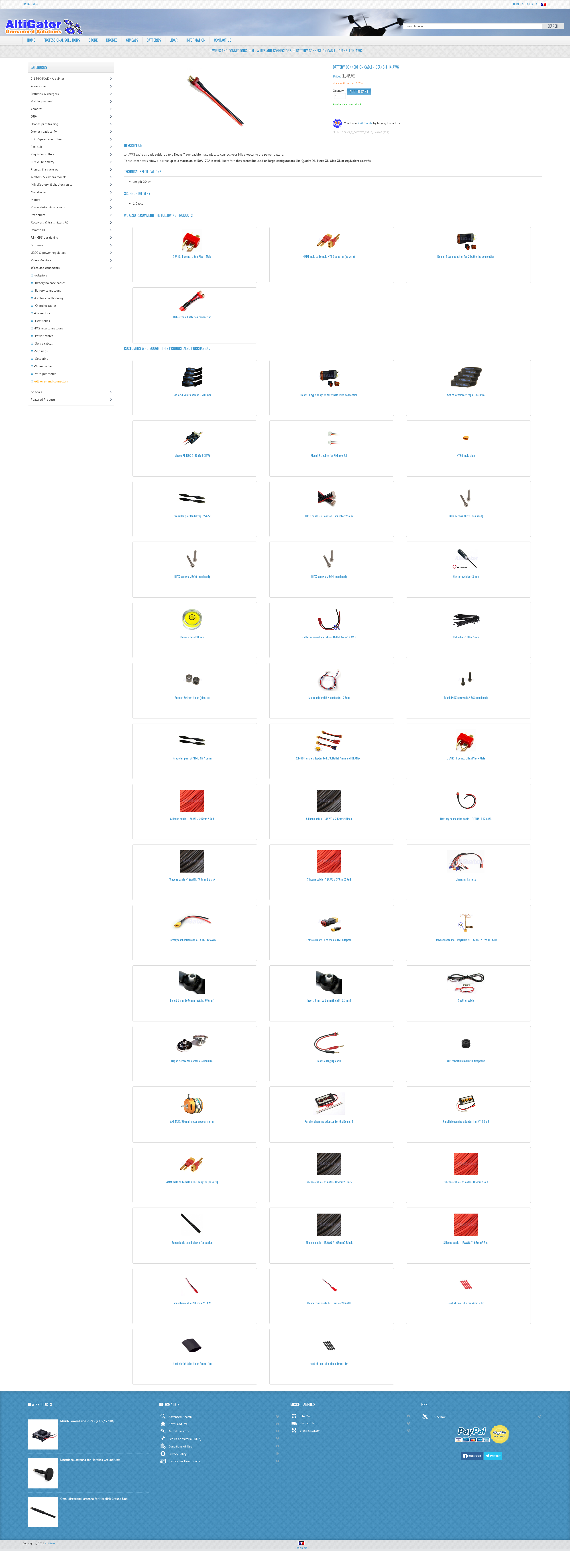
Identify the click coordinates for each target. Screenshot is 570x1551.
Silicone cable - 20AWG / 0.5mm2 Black (329, 1181)
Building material (42, 101)
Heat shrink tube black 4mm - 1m (328, 1363)
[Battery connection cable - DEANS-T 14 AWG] (227, 100)
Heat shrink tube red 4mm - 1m (466, 1303)
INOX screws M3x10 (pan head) (192, 576)
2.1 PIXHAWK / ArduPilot (47, 79)
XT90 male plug (466, 455)
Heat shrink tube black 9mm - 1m (192, 1363)
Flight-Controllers (42, 154)
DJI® (34, 116)
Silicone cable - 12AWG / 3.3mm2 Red (329, 879)
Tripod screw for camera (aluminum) (192, 1060)
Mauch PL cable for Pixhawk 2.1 (329, 455)
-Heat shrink (41, 321)
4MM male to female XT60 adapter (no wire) (329, 256)
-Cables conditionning (48, 298)
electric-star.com (310, 1431)
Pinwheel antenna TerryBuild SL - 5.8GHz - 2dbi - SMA (466, 939)
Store (93, 40)
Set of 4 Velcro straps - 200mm (192, 394)
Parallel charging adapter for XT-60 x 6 (466, 1121)
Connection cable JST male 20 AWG (192, 1303)
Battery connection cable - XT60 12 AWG (192, 939)
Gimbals (132, 40)
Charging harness (466, 879)
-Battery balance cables (49, 283)
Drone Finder (30, 4)
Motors (35, 200)
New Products (178, 1424)
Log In (529, 4)
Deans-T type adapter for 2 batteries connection (465, 256)
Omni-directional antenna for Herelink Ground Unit (93, 1499)
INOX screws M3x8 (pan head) (466, 516)
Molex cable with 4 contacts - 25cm (329, 697)
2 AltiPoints (365, 123)
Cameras (37, 109)
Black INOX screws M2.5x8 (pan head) (466, 697)
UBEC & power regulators (48, 253)
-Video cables (43, 366)
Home (516, 4)
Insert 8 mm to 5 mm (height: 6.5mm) (192, 1000)
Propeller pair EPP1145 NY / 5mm (192, 758)
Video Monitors (41, 260)
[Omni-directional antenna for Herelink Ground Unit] (43, 1526)
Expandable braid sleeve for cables (192, 1242)
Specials (36, 392)
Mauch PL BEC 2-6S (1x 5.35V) (192, 455)
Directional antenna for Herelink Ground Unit (90, 1460)
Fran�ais (301, 1547)
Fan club (36, 147)
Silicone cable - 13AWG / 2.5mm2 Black (329, 818)
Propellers (38, 215)
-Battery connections (47, 290)
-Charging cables (45, 306)
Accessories (39, 86)
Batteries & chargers (45, 94)
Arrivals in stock (179, 1431)
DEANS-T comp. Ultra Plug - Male (192, 256)
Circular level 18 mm (192, 637)
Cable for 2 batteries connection (192, 317)
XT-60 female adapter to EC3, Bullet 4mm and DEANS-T (329, 758)
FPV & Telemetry (42, 162)
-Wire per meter (44, 374)
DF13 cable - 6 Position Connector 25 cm (329, 516)
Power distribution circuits (48, 207)
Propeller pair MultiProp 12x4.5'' (192, 516)
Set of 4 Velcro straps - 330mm (465, 394)
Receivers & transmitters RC (49, 222)
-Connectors (41, 313)
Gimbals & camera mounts (48, 177)
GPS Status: (438, 1417)
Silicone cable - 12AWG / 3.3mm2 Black (192, 879)
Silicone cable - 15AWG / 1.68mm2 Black (328, 1242)
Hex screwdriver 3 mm (466, 576)
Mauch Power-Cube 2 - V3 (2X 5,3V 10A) (87, 1421)
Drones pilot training (44, 124)
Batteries (154, 40)
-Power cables (43, 336)
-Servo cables (43, 343)
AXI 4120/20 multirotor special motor (192, 1121)
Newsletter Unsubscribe (184, 1461)
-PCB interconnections (48, 328)
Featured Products (43, 400)
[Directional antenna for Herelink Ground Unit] (43, 1487)
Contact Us (222, 40)
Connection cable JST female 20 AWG (329, 1303)
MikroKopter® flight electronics (51, 185)
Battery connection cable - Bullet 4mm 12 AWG (329, 637)
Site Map (305, 1416)
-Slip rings (40, 351)
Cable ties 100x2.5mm (466, 637)
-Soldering (40, 359)
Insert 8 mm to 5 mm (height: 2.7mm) (329, 1000)
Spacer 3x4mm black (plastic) (192, 697)
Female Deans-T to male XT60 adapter (328, 939)
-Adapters (40, 275)
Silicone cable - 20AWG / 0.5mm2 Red (466, 1181)
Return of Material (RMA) (185, 1439)
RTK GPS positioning (44, 237)
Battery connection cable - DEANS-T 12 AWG (466, 818)
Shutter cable (466, 1000)
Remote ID (38, 230)
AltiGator (50, 1543)
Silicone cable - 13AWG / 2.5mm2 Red (192, 818)
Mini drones (39, 192)
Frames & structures (44, 169)
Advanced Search (180, 1417)
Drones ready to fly (44, 132)
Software (37, 245)
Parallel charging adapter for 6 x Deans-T (329, 1121)
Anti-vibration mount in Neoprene (466, 1060)
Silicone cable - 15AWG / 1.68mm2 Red (465, 1242)
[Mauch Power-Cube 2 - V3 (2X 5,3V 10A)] (43, 1448)
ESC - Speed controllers (47, 139)
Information (195, 40)
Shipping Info (309, 1423)
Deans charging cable (328, 1060)
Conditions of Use (180, 1446)
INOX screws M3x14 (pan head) (329, 576)
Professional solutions (61, 40)
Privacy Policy (178, 1454)
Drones (111, 40)
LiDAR (174, 40)
